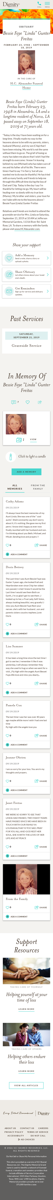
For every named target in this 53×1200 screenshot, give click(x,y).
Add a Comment (19, 554)
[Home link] (11, 4)
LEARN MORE (26, 1009)
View (33, 439)
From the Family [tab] (38, 487)
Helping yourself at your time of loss (26, 994)
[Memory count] (13, 402)
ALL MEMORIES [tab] (14, 487)
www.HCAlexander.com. (27, 228)
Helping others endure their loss (27, 1056)
